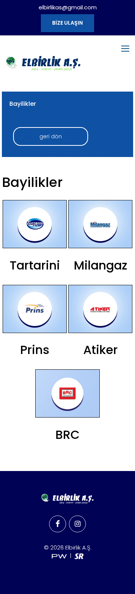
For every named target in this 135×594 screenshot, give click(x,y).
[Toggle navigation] (125, 49)
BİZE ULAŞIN (67, 23)
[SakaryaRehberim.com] (79, 556)
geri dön (50, 136)
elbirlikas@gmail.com (68, 7)
